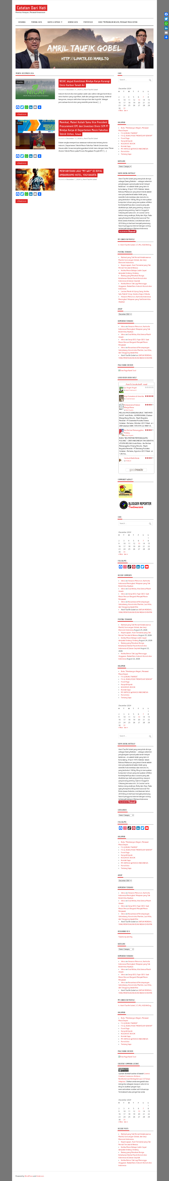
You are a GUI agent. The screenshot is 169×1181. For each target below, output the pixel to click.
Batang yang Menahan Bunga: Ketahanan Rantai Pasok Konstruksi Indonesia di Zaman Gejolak (132, 278)
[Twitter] (166, 19)
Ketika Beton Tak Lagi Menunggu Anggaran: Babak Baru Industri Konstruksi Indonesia (135, 286)
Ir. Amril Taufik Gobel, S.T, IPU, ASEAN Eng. (134, 245)
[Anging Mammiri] (125, 497)
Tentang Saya (36, 22)
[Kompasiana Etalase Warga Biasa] (121, 409)
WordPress (29, 1176)
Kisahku (20, 82)
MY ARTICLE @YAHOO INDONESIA (134, 149)
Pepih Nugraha (129, 410)
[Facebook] (166, 14)
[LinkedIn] (166, 28)
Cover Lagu (21, 172)
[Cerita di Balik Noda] (121, 463)
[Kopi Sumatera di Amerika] (121, 401)
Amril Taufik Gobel (91, 90)
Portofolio (88, 22)
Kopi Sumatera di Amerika (134, 396)
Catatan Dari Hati (31, 8)
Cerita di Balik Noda (131, 458)
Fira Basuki (128, 461)
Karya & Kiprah (54, 22)
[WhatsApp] (166, 23)
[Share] (166, 37)
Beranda (22, 22)
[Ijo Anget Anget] (121, 392)
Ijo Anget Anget (130, 388)
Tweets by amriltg (125, 937)
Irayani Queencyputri (131, 390)
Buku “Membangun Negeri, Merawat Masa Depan (117, 22)
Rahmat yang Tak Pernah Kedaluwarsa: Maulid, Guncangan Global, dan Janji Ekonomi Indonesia (134, 260)
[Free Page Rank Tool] (127, 371)
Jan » (126, 110)
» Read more (21, 114)
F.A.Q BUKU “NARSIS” (129, 133)
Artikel (19, 123)
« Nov (120, 110)
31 (124, 108)
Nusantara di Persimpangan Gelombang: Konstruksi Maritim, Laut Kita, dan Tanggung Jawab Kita (135, 350)
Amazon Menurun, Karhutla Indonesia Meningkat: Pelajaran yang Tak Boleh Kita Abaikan (134, 299)
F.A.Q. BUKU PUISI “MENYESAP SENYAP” (136, 136)
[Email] (166, 32)
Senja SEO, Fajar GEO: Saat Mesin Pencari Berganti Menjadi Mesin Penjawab (133, 342)
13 (139, 100)
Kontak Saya (73, 22)
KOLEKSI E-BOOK (128, 144)
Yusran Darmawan (130, 399)
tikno (123, 326)
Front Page (125, 138)
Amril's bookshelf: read (136, 384)
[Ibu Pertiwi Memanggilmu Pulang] (121, 435)
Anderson (40, 1176)
